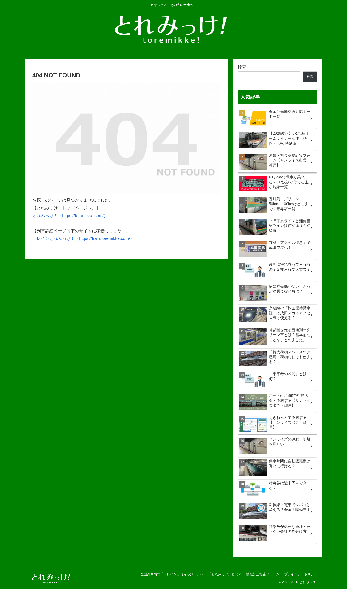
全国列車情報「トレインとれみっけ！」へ (171, 574)
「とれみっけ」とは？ (224, 574)
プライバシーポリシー (300, 574)
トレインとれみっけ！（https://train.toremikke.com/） (83, 238)
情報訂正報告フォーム (262, 574)
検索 (242, 67)
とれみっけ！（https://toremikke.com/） (70, 215)
